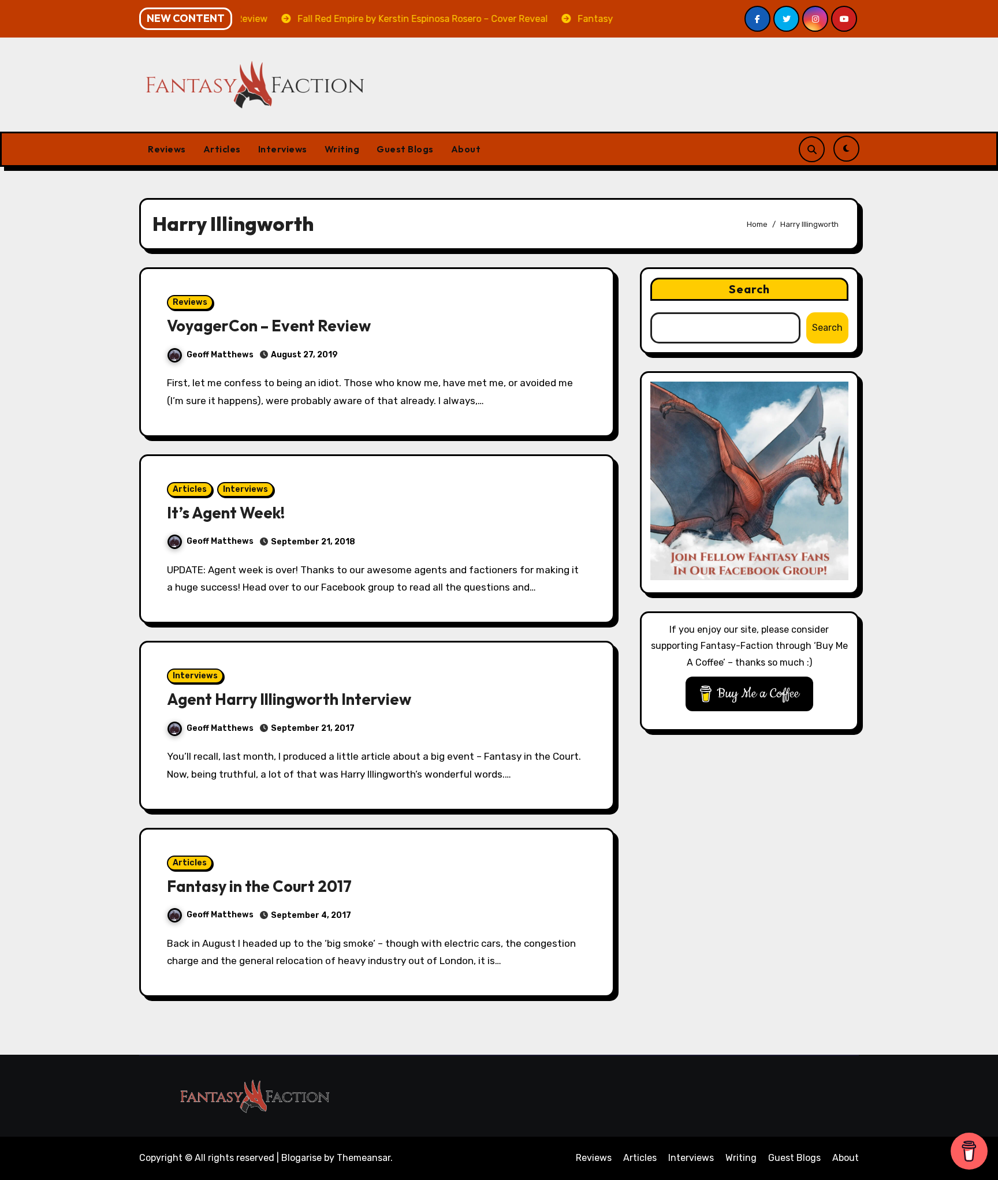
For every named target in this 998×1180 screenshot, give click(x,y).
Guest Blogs (405, 149)
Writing (342, 149)
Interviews (282, 149)
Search (749, 289)
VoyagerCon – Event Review (269, 325)
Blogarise (301, 1157)
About (466, 149)
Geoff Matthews (220, 355)
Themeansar (363, 1157)
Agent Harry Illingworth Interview (289, 699)
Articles (222, 149)
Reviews (167, 149)
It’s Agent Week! (226, 512)
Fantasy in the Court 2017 (259, 886)
